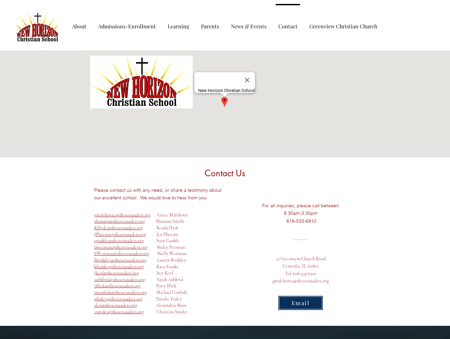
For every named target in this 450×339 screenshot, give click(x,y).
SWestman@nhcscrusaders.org (121, 253)
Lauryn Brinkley (166, 260)
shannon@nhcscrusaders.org (119, 221)
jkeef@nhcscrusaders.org (116, 273)
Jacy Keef (156, 273)
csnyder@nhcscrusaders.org (119, 312)
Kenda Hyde (161, 228)
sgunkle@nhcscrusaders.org (119, 240)
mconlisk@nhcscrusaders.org (120, 292)
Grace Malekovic (169, 215)
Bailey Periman (141, 247)
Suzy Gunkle (162, 240)
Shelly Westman (167, 253)
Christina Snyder (165, 312)
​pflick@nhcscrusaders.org (117, 286)
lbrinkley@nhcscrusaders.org (120, 260)
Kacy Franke (161, 266)
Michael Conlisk (167, 292)
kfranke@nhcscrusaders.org (119, 266)
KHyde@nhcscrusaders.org (118, 228)
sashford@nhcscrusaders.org (119, 279)
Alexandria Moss (161, 305)
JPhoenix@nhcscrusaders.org (120, 234)
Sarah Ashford (164, 279)
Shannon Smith (164, 221)
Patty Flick (158, 286)
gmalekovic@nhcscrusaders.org (122, 215)
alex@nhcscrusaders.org (115, 305)
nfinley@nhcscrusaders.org (118, 299)
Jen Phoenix (162, 234)
